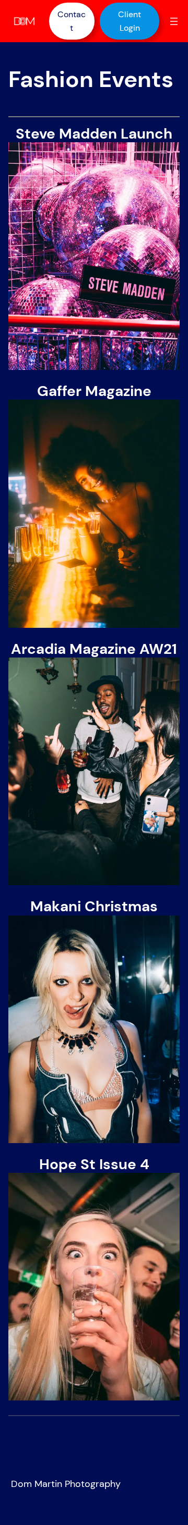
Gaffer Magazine (94, 391)
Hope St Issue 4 (94, 1164)
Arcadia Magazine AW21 (94, 649)
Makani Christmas (94, 906)
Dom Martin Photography (66, 1484)
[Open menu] (174, 21)
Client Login (129, 21)
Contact (71, 21)
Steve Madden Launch (94, 134)
